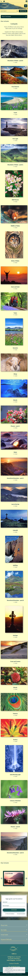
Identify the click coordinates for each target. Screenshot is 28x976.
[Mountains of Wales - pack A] (14, 153)
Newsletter (23, 11)
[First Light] (14, 127)
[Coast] (14, 101)
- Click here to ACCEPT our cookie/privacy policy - (9, 970)
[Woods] (14, 676)
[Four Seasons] (14, 75)
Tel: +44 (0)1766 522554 (14, 966)
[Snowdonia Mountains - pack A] (14, 841)
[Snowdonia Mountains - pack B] (14, 584)
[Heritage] (14, 619)
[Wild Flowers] (14, 184)
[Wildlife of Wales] (14, 214)
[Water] (14, 441)
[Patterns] (14, 702)
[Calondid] (14, 519)
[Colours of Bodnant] (14, 789)
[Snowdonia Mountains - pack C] (14, 467)
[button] (14, 16)
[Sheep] (14, 363)
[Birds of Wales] (14, 245)
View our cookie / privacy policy (20, 970)
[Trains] (14, 302)
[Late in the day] (14, 493)
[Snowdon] (14, 332)
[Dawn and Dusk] (14, 276)
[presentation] (2, 878)
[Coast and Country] (14, 650)
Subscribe (14, 909)
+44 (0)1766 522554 (2, 1)
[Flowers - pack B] (14, 815)
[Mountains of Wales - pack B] (14, 49)
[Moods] (14, 389)
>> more (15, 62)
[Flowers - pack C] (14, 415)
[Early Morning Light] (14, 759)
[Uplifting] (14, 549)
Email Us (4, 1)
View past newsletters (21, 913)
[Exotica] (14, 728)
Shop (2, 21)
